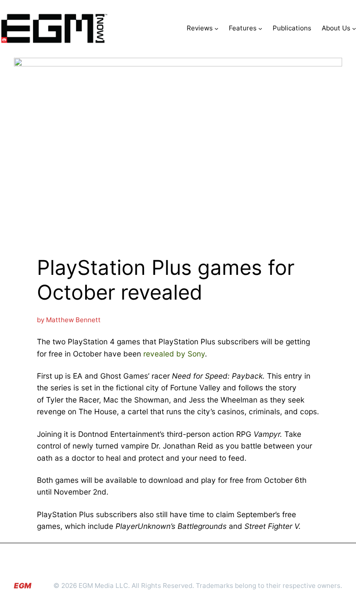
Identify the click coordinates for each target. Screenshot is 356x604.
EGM (22, 585)
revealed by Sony (174, 353)
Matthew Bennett (73, 320)
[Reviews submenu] (216, 28)
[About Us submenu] (354, 28)
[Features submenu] (260, 28)
